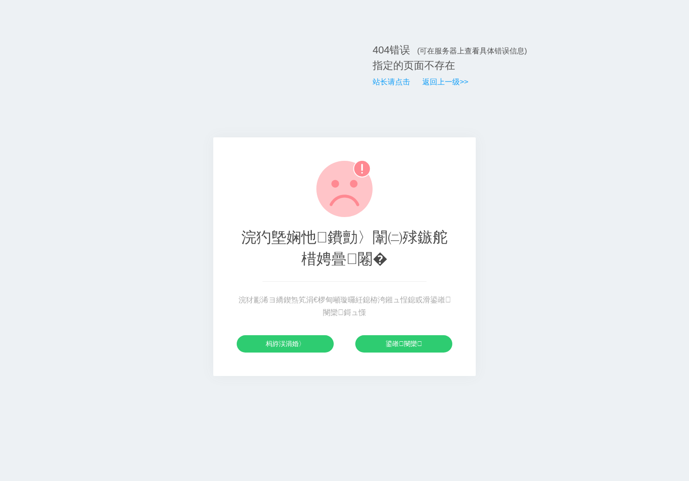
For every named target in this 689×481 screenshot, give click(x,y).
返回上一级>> (445, 82)
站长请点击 (391, 82)
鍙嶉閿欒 (404, 343)
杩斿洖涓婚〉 (285, 343)
